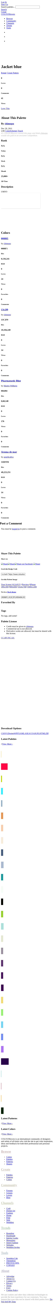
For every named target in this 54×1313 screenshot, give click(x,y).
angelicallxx (9, 457)
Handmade (10, 1236)
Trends (9, 25)
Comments (5, 93)
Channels (10, 23)
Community (11, 21)
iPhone (33, 584)
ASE (27, 733)
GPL (37, 733)
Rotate (3, 73)
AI (34, 733)
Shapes (9, 1164)
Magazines (10, 1240)
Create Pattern (13, 73)
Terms (8, 1286)
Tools (8, 28)
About (5, 1271)
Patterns (9, 1161)
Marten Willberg (10, 386)
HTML (42, 733)
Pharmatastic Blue (11, 380)
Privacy (9, 1283)
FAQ (8, 1288)
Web (8, 1220)
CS (2, 733)
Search (4, 9)
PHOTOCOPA (12, 1263)
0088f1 (4, 238)
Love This (5, 108)
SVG (6, 733)
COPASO (10, 1265)
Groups (9, 1193)
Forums (9, 1190)
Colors (9, 1157)
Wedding (10, 1222)
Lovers (9, 1195)
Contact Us (11, 1281)
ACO (31, 733)
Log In (4, 2)
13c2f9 (4, 309)
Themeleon (11, 1261)
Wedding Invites (13, 1247)
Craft (8, 1208)
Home (8, 1215)
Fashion (9, 1213)
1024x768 (22, 587)
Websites (10, 1245)
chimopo (9, 123)
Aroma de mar (9, 452)
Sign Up (4, 4)
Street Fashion (12, 1243)
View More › (7, 744)
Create (3, 12)
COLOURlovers (8, 14)
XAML (21, 733)
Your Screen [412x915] (10, 584)
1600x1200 (32, 587)
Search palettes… (8, 7)
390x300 (4, 587)
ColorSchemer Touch (14, 131)
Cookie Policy (12, 1290)
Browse (9, 18)
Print (8, 1218)
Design (11, 733)
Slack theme (11, 592)
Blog (8, 1197)
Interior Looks (12, 1238)
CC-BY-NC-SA (7, 638)
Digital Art (10, 1211)
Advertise (10, 1276)
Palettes (9, 1159)
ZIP (47, 733)
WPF (16, 733)
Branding (10, 1233)
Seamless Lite (12, 1258)
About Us (10, 1279)
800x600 (13, 587)
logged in (16, 529)
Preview (25, 584)
